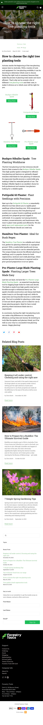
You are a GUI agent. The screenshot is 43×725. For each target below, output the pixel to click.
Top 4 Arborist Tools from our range (14, 573)
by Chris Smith (6, 51)
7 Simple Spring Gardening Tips (13, 568)
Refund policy (6, 657)
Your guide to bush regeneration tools (15, 582)
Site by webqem (20, 712)
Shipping (5, 655)
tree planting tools (16, 82)
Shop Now (12, 101)
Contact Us (5, 649)
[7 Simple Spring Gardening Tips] (21, 482)
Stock (4, 653)
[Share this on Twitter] (4, 332)
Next (24, 44)
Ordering (5, 651)
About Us (5, 671)
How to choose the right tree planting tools (17, 578)
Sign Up (32, 622)
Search (4, 673)
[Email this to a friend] (19, 332)
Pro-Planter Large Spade (31, 143)
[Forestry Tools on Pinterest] (5, 678)
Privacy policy (7, 659)
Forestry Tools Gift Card (10, 664)
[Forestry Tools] (21, 7)
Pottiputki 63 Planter (31, 112)
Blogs (24, 47)
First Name (6, 602)
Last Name (6, 610)
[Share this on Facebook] (9, 332)
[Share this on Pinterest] (14, 332)
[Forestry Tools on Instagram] (8, 678)
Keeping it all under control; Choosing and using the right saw (21, 376)
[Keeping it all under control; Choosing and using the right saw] (21, 358)
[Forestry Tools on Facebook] (3, 678)
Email (5, 619)
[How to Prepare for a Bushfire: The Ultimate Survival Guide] (21, 419)
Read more (9, 400)
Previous (19, 44)
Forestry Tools (23, 704)
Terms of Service (7, 661)
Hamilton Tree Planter (12, 142)
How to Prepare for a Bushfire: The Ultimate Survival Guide (21, 437)
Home (18, 47)
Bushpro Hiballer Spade (11, 96)
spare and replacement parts (17, 225)
